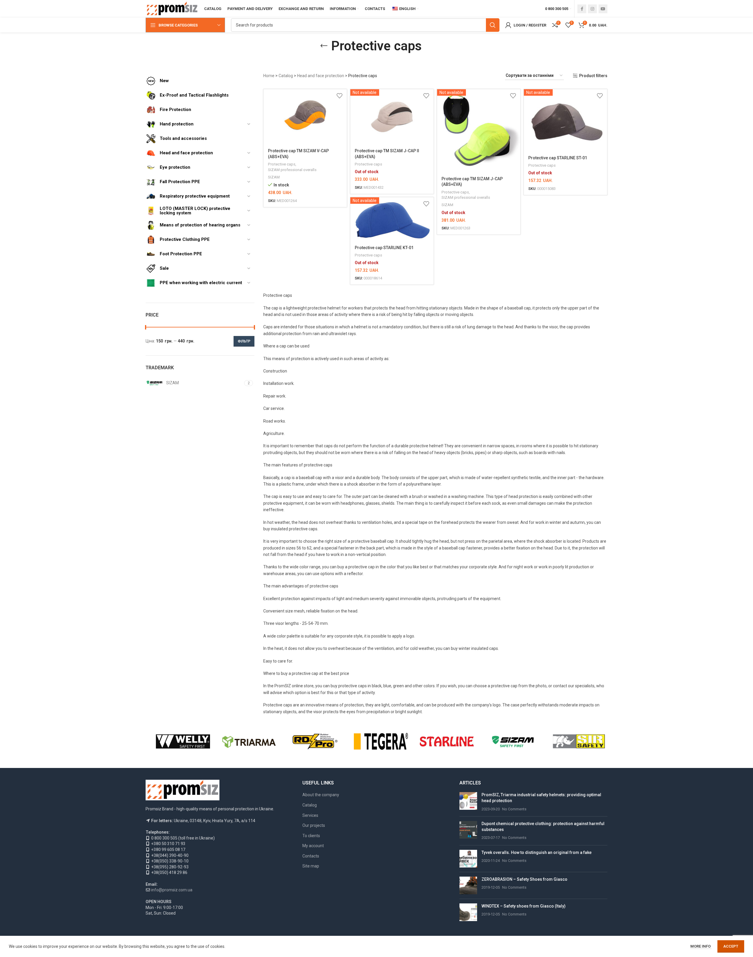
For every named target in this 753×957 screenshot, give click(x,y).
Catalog (286, 75)
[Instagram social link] (592, 8)
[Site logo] (172, 8)
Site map (310, 866)
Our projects (313, 825)
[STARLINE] (447, 741)
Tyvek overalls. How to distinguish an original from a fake (537, 852)
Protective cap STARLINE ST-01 (557, 157)
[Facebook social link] (581, 8)
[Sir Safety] (579, 741)
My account (313, 845)
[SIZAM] (513, 741)
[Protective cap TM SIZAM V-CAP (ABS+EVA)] (305, 117)
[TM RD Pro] (315, 741)
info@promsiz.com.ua (171, 890)
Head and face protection (320, 75)
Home (268, 75)
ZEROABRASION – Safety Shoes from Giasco (524, 879)
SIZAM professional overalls (292, 170)
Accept (730, 946)
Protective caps (281, 164)
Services (310, 815)
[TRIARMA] (249, 741)
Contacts (310, 856)
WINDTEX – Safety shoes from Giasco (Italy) (524, 906)
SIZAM (274, 177)
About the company (320, 794)
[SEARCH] (492, 25)
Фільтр (244, 341)
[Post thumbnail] (468, 802)
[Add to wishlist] (339, 95)
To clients (311, 835)
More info (701, 946)
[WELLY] (183, 741)
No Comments (514, 809)
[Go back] (323, 46)
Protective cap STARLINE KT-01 (384, 247)
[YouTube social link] (603, 8)
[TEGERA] (381, 741)
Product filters (593, 75)
